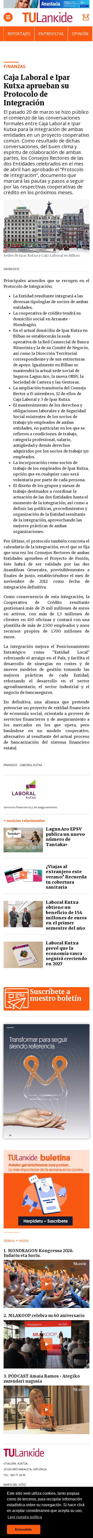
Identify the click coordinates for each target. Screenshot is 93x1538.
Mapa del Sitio (15, 1484)
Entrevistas (51, 33)
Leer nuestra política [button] (25, 1517)
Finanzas (10, 765)
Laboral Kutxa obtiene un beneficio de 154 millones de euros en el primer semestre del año (66, 915)
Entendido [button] (23, 1529)
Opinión (80, 33)
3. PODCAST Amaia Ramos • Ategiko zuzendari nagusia (42, 1379)
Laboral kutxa (31, 765)
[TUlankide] (47, 17)
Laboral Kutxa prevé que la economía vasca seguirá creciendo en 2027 (66, 953)
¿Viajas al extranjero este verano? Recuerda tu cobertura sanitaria (66, 877)
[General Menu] (8, 17)
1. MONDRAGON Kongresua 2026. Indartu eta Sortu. (39, 1253)
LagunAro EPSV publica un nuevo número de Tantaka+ (65, 836)
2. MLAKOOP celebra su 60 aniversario (44, 1315)
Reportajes (19, 33)
